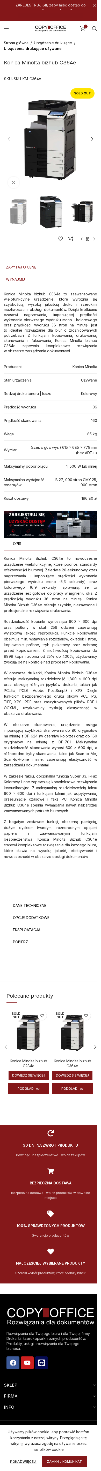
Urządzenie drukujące (53, 43)
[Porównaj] (70, 238)
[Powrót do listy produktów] (88, 239)
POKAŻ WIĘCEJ (23, 1461)
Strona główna (16, 43)
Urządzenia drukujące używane (33, 48)
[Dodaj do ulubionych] (60, 238)
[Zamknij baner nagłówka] (94, 5)
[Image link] (50, 524)
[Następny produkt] (94, 239)
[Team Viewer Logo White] (41, 1362)
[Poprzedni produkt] (81, 239)
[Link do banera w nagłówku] (50, 5)
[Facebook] (12, 1362)
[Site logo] (50, 28)
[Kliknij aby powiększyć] (13, 182)
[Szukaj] (94, 28)
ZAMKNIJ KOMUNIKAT (64, 1461)
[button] (9, 139)
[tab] (50, 267)
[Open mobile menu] (6, 28)
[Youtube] (27, 1362)
